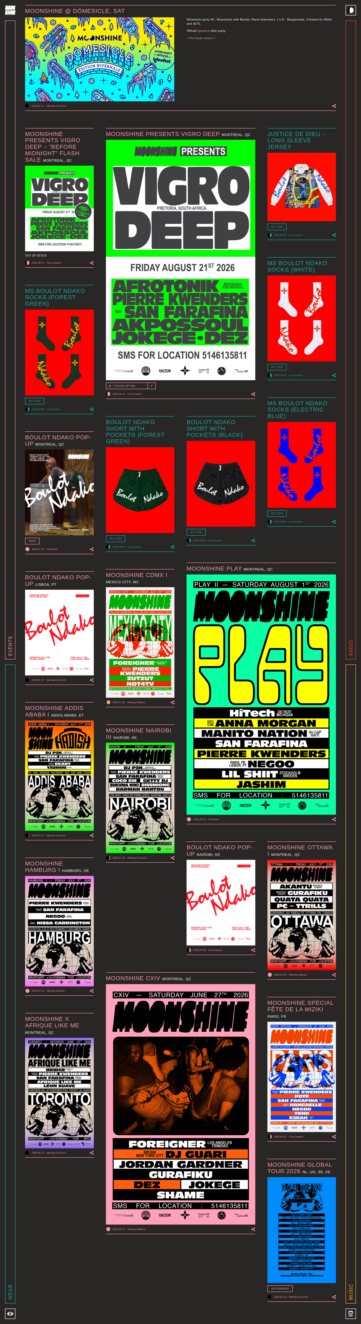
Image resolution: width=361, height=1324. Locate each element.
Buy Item (277, 226)
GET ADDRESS (280, 1288)
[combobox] (131, 385)
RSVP (32, 541)
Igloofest (203, 30)
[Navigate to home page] (10, 10)
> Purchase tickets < (201, 38)
